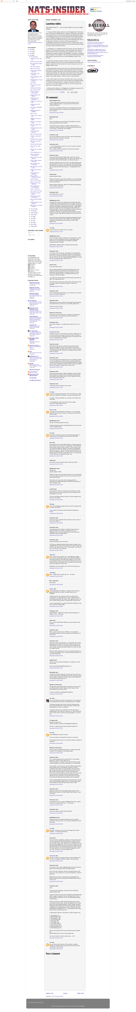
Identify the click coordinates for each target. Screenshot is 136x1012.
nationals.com (33, 324)
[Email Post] (68, 92)
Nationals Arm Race (34, 287)
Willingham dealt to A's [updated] (35, 111)
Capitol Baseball (33, 372)
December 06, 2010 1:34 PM (56, 339)
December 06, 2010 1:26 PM (56, 317)
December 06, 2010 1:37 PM (56, 367)
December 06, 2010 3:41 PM (56, 655)
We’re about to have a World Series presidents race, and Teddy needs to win (36, 303)
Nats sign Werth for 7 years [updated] (35, 186)
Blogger (82, 1006)
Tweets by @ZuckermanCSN (94, 62)
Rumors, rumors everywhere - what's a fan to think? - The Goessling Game (36, 358)
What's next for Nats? (35, 68)
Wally (51, 554)
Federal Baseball (34, 316)
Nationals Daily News (35, 369)
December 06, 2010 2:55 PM (56, 576)
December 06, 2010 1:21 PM (56, 308)
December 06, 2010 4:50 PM (56, 795)
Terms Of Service (32, 1002)
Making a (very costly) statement (35, 183)
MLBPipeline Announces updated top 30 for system (35, 289)
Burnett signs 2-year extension (35, 74)
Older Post (80, 993)
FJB (30, 351)
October (33, 210)
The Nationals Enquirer (35, 380)
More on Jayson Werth (35, 180)
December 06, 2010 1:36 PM (56, 353)
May (32, 220)
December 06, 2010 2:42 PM (56, 513)
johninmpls (52, 855)
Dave (51, 698)
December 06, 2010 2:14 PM (56, 438)
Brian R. (52, 409)
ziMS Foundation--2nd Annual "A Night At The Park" (36, 365)
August (32, 214)
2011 (31, 53)
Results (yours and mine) (36, 61)
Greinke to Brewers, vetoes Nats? (34, 92)
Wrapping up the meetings (36, 139)
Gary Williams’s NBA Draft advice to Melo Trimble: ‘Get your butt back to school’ (35, 333)
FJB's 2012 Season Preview (35, 352)
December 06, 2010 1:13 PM (56, 260)
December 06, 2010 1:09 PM (56, 223)
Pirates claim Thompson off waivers (35, 71)
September (33, 212)
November (33, 209)
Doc (50, 392)
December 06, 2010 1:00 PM (56, 150)
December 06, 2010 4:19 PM (56, 716)
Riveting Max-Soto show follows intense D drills (35, 327)
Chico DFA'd (33, 83)
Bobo (51, 442)
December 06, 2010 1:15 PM (56, 286)
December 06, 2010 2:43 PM (56, 535)
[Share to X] (74, 92)
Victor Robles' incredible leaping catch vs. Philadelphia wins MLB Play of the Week (96, 50)
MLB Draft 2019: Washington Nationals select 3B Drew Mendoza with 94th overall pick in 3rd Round (36, 319)
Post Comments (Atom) (57, 996)
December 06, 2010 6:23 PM (56, 948)
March (32, 224)
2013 (31, 49)
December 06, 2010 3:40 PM (56, 636)
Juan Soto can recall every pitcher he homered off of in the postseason (95, 43)
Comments (32, 235)
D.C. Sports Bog (33, 331)
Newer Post (49, 993)
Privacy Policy (40, 1002)
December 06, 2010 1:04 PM (56, 170)
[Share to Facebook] (75, 92)
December (33, 56)
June (32, 218)
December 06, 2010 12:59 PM (56, 112)
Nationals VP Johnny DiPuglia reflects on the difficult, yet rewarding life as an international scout (97, 46)
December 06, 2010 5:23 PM (56, 861)
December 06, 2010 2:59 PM (56, 606)
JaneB (51, 572)
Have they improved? (35, 66)
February (33, 226)
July (32, 216)
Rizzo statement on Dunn (36, 191)
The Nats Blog (33, 377)
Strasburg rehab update (35, 88)
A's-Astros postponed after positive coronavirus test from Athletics (95, 56)
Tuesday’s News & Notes (35, 283)
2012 (31, 51)
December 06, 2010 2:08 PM (56, 428)
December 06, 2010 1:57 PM (56, 387)
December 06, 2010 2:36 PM (56, 499)
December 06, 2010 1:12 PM (56, 231)
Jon (50, 828)
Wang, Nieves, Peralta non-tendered (35, 197)
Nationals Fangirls (34, 293)
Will (50, 504)
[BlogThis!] (72, 92)
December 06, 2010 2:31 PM (56, 484)
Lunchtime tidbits (34, 179)
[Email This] (71, 92)
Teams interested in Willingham (34, 173)
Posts (31, 232)
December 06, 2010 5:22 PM (56, 851)
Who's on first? (33, 113)
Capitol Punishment (34, 345)
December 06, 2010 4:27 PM (56, 728)
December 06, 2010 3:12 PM (56, 616)
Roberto (51, 589)
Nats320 (31, 363)
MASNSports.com (34, 356)
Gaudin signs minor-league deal (34, 99)
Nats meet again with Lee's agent (35, 164)
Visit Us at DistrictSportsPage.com (35, 341)
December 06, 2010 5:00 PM (56, 813)
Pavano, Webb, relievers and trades (35, 161)
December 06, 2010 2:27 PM (56, 456)
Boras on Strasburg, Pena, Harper (34, 155)
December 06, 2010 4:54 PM (56, 805)
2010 (31, 55)
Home (65, 993)
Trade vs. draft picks (35, 189)
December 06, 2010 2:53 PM (56, 568)
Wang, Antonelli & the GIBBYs (35, 95)
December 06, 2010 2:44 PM (56, 550)
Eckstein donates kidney (36, 144)
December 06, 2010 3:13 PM (56, 625)
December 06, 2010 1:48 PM (56, 379)
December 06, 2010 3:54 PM (56, 680)
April (32, 222)
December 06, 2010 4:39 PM (56, 743)
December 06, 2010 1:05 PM (56, 187)
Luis (51, 227)
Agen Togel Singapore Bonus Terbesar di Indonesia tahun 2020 (36, 296)
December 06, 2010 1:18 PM (56, 296)
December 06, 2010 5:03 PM (56, 824)
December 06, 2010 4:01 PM (56, 694)
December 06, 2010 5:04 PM (56, 833)
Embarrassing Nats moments (34, 131)
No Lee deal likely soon (35, 152)
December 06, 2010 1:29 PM (56, 327)
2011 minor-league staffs (35, 134)
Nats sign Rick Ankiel (35, 90)
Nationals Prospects (34, 282)
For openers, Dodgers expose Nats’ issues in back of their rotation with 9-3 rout (35, 311)
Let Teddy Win (33, 300)
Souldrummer (53, 331)
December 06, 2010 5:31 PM (56, 938)
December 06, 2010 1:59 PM (56, 405)
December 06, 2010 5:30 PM (56, 881)
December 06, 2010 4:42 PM (56, 752)
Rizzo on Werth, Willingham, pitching (35, 176)
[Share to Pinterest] (77, 92)
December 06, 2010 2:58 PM (56, 584)
